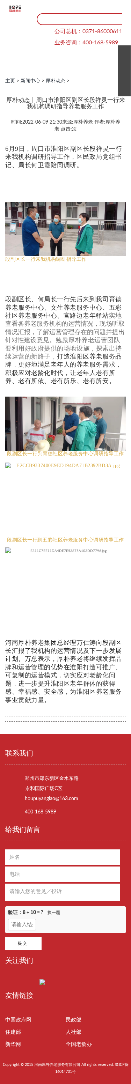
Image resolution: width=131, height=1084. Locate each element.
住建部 (13, 1032)
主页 (10, 81)
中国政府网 (18, 1020)
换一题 (54, 912)
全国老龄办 (79, 1044)
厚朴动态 (55, 81)
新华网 (13, 1044)
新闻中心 (30, 81)
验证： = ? (34, 912)
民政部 (73, 1020)
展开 (121, 70)
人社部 (73, 1032)
